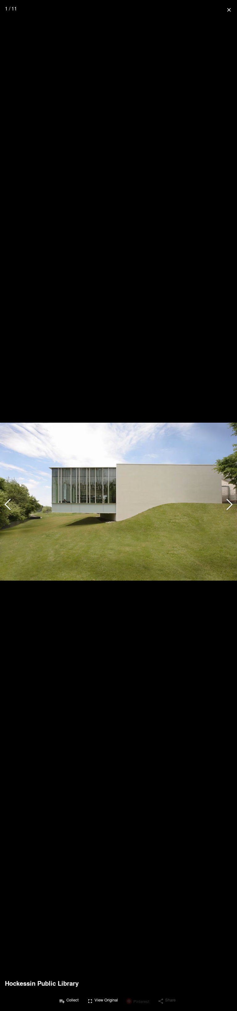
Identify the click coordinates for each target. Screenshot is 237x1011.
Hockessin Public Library (42, 983)
